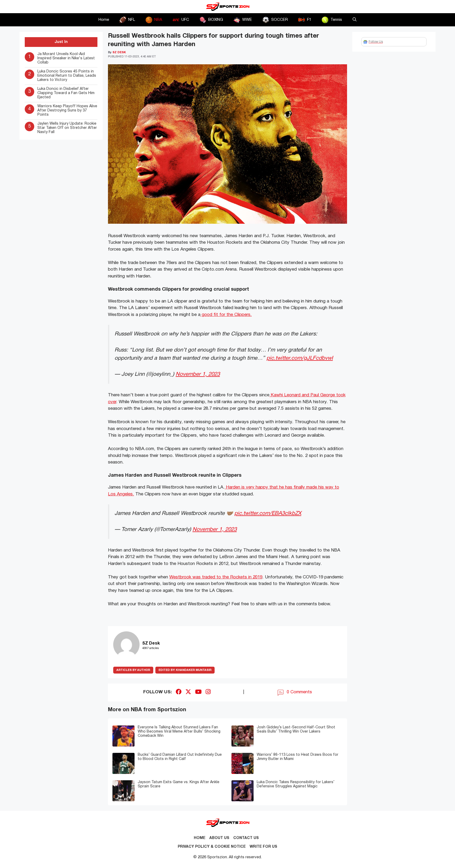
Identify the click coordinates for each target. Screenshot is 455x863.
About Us (219, 838)
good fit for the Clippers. (226, 315)
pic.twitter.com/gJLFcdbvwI (299, 358)
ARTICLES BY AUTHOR (133, 670)
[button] (354, 19)
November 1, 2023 (198, 374)
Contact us (246, 838)
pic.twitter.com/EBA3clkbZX (267, 513)
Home (103, 20)
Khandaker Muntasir (185, 670)
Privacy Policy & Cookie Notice (212, 847)
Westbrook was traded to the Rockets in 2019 (215, 577)
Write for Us (263, 847)
